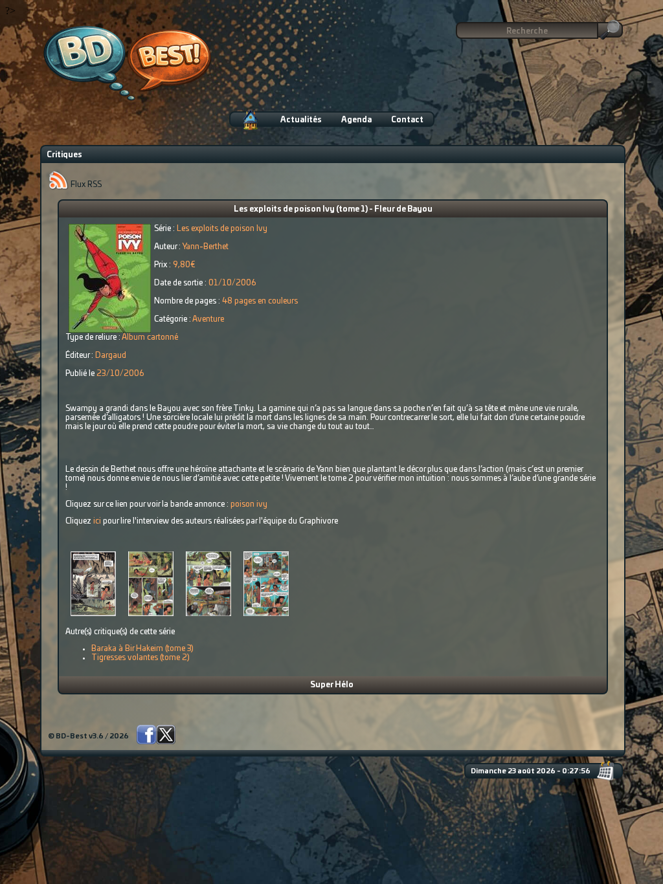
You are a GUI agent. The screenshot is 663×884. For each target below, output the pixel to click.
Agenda (356, 120)
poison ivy (248, 504)
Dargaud (110, 355)
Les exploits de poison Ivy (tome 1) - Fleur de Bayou (333, 209)
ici (97, 521)
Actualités (301, 120)
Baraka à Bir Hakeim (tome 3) (142, 648)
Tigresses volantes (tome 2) (140, 657)
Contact (407, 120)
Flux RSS (85, 184)
